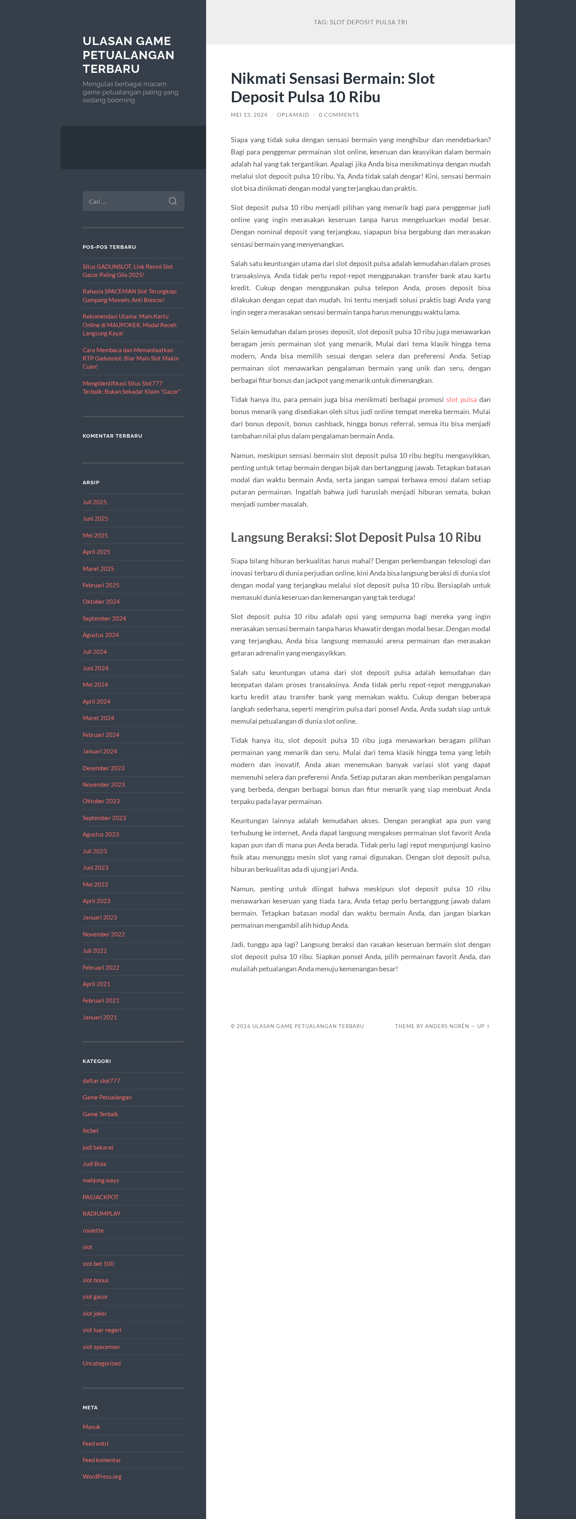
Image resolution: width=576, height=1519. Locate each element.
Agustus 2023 (101, 834)
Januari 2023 (100, 917)
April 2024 (96, 701)
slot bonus (96, 1280)
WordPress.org (102, 1476)
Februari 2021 (101, 1000)
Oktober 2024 (101, 601)
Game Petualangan (107, 1097)
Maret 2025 (98, 568)
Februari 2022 (101, 967)
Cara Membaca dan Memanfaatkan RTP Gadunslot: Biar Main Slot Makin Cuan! (131, 358)
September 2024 (104, 618)
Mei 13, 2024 (249, 115)
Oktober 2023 (101, 800)
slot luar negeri (102, 1329)
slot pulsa (461, 399)
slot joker (95, 1313)
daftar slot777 (101, 1080)
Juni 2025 (96, 518)
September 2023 (104, 817)
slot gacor (95, 1296)
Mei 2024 (95, 684)
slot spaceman (101, 1346)
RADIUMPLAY (101, 1213)
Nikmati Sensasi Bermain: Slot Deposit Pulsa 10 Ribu (333, 87)
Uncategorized (102, 1363)
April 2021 (96, 983)
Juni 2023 (96, 867)
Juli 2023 (95, 851)
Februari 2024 (101, 734)
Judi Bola (94, 1163)
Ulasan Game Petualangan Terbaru (129, 55)
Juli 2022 (95, 950)
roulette (93, 1230)
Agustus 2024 (101, 634)
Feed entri (96, 1443)
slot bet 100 (98, 1263)
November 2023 (104, 784)
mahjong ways (101, 1180)
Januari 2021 (100, 1017)
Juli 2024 (95, 651)
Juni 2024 (96, 668)
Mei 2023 (95, 884)
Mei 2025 (95, 535)
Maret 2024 (98, 717)
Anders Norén (447, 1026)
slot (87, 1246)
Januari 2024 (100, 751)
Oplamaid (293, 115)
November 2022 (104, 934)
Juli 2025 (95, 501)
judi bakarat (98, 1147)
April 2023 (96, 900)
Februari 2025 (101, 584)
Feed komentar (102, 1459)
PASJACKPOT (101, 1196)
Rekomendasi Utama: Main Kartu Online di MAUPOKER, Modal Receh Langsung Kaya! (129, 325)
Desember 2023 (104, 767)
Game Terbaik (100, 1113)
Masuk (91, 1426)
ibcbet (91, 1130)
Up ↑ (484, 1026)
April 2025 (96, 551)
